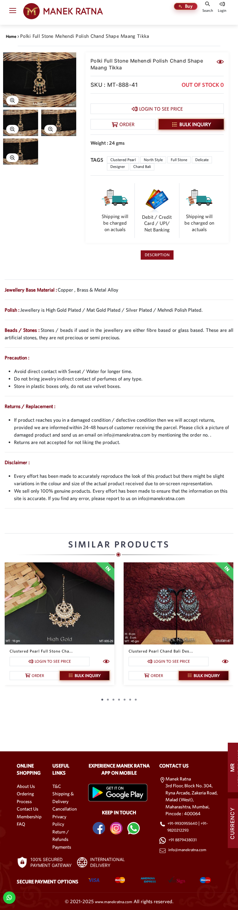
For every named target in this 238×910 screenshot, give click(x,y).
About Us (26, 786)
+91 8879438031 (182, 839)
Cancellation (64, 808)
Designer (117, 166)
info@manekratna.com (187, 849)
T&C (56, 786)
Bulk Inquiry (195, 124)
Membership (29, 816)
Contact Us (27, 808)
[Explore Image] (12, 100)
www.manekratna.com (113, 901)
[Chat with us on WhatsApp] (9, 897)
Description (157, 255)
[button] (12, 11)
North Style (153, 159)
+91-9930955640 (182, 823)
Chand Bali (142, 166)
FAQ (21, 824)
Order (126, 124)
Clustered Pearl (123, 159)
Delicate (202, 159)
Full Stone (179, 159)
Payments (61, 847)
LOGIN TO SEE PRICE (161, 109)
